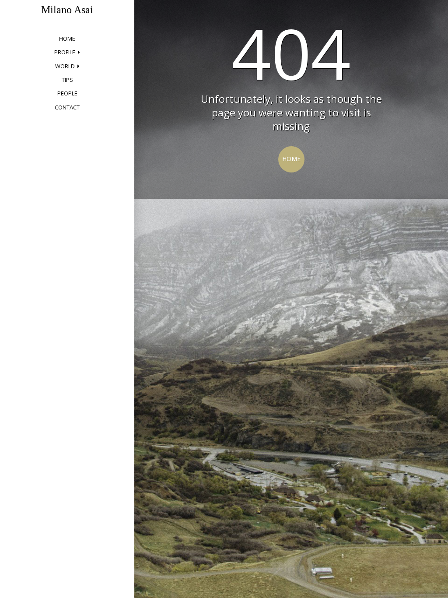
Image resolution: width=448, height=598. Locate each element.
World (65, 66)
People (67, 93)
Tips (67, 80)
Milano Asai (67, 9)
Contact (67, 107)
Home (67, 38)
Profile (64, 52)
